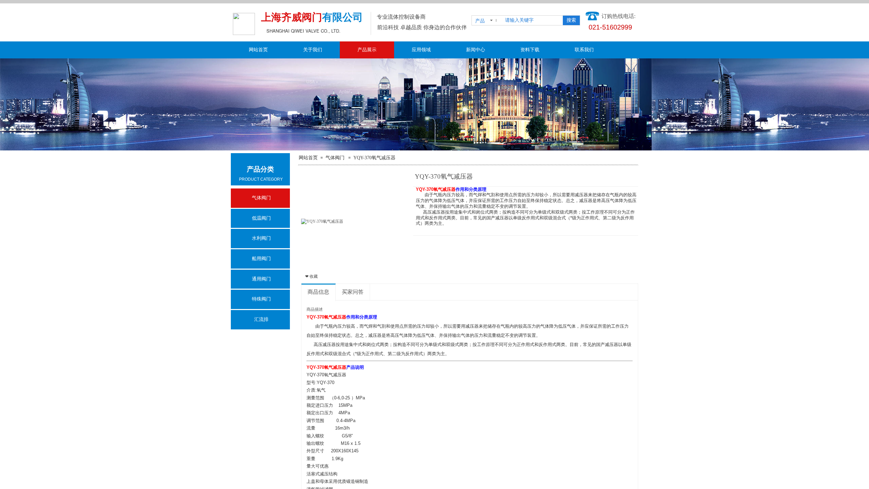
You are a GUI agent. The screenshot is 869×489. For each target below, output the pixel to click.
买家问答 (353, 292)
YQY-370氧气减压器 (374, 157)
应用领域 (421, 49)
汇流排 (261, 319)
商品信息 (318, 292)
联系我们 (584, 49)
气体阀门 (335, 157)
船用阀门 (261, 258)
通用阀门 (261, 279)
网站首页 (258, 49)
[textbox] (532, 20)
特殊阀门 (261, 299)
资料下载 (529, 49)
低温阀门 (261, 218)
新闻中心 (475, 49)
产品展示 (366, 49)
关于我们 (312, 49)
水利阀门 (261, 238)
